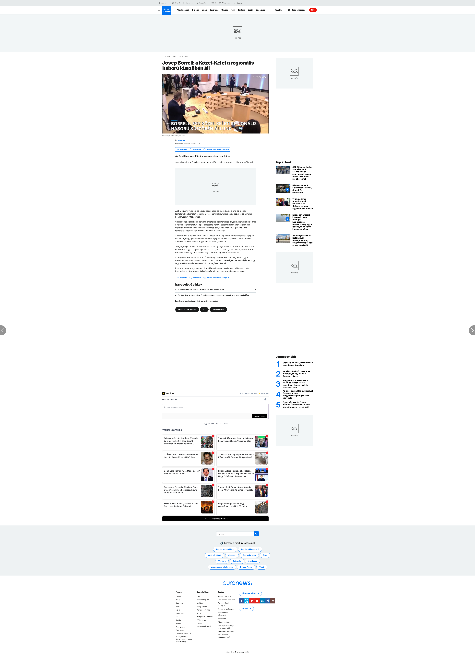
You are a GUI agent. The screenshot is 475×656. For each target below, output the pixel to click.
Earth (250, 10)
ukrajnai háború (214, 555)
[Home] (163, 56)
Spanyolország (249, 555)
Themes (179, 592)
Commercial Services (226, 600)
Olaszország (183, 56)
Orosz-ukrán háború (187, 309)
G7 (204, 309)
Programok (180, 627)
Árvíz (265, 555)
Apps (199, 613)
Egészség (260, 10)
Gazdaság (252, 561)
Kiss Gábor (182, 140)
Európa (195, 10)
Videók (178, 623)
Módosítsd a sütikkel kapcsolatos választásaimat (226, 634)
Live (313, 10)
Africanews (201, 620)
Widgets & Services (205, 617)
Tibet (261, 567)
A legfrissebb (183, 10)
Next (233, 10)
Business (214, 10)
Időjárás (200, 603)
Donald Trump (246, 567)
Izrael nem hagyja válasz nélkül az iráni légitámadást (196, 301)
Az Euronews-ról (224, 596)
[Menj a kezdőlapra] (166, 10)
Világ (204, 10)
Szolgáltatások (203, 592)
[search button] (235, 3)
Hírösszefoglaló (203, 600)
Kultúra (241, 10)
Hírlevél (245, 608)
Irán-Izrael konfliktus (225, 549)
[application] (215, 103)
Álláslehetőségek (224, 622)
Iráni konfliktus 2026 (250, 549)
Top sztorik (284, 162)
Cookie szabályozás (226, 609)
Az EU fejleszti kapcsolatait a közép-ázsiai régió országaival (199, 289)
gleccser (232, 555)
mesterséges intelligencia (222, 567)
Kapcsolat (222, 619)
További (221, 592)
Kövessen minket (203, 610)
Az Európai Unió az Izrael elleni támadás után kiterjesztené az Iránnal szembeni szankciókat (212, 295)
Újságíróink (180, 630)
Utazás (224, 10)
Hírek (168, 56)
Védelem (222, 561)
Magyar (163, 3)
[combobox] (247, 3)
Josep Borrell (218, 309)
